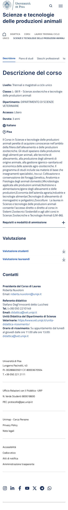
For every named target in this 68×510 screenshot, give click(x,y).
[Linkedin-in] (12, 488)
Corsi (27, 34)
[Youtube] (27, 488)
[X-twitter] (34, 488)
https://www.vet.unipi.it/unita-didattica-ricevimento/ (28, 322)
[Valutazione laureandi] (63, 259)
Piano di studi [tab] (26, 58)
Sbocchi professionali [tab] (48, 58)
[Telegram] (42, 488)
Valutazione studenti (16, 251)
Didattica (15, 34)
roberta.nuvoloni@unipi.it (26, 294)
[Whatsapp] (49, 488)
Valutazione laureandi (16, 259)
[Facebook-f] (20, 488)
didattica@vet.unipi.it (24, 312)
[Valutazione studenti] (63, 251)
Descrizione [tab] (9, 58)
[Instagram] (5, 488)
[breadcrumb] (4, 34)
